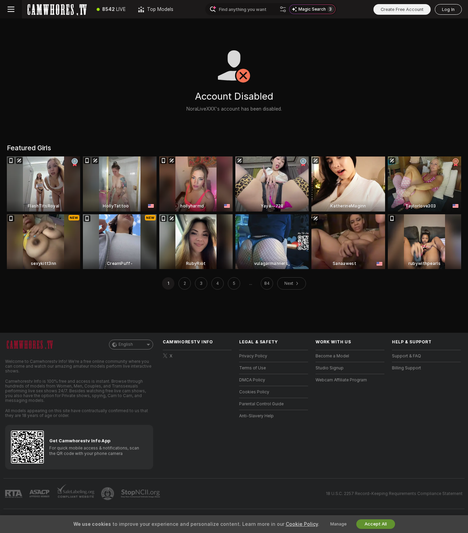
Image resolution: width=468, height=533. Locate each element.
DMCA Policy (252, 380)
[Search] (283, 9)
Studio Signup (330, 368)
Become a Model (332, 356)
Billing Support (406, 368)
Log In (448, 9)
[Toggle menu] (11, 9)
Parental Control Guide (261, 404)
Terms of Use (252, 368)
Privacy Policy (253, 356)
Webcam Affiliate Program (341, 380)
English (126, 344)
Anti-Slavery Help (256, 416)
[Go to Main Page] (56, 9)
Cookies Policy (254, 392)
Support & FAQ (406, 356)
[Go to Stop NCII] (141, 494)
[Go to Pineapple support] (108, 493)
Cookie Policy (302, 524)
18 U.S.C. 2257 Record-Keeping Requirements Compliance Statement (394, 493)
